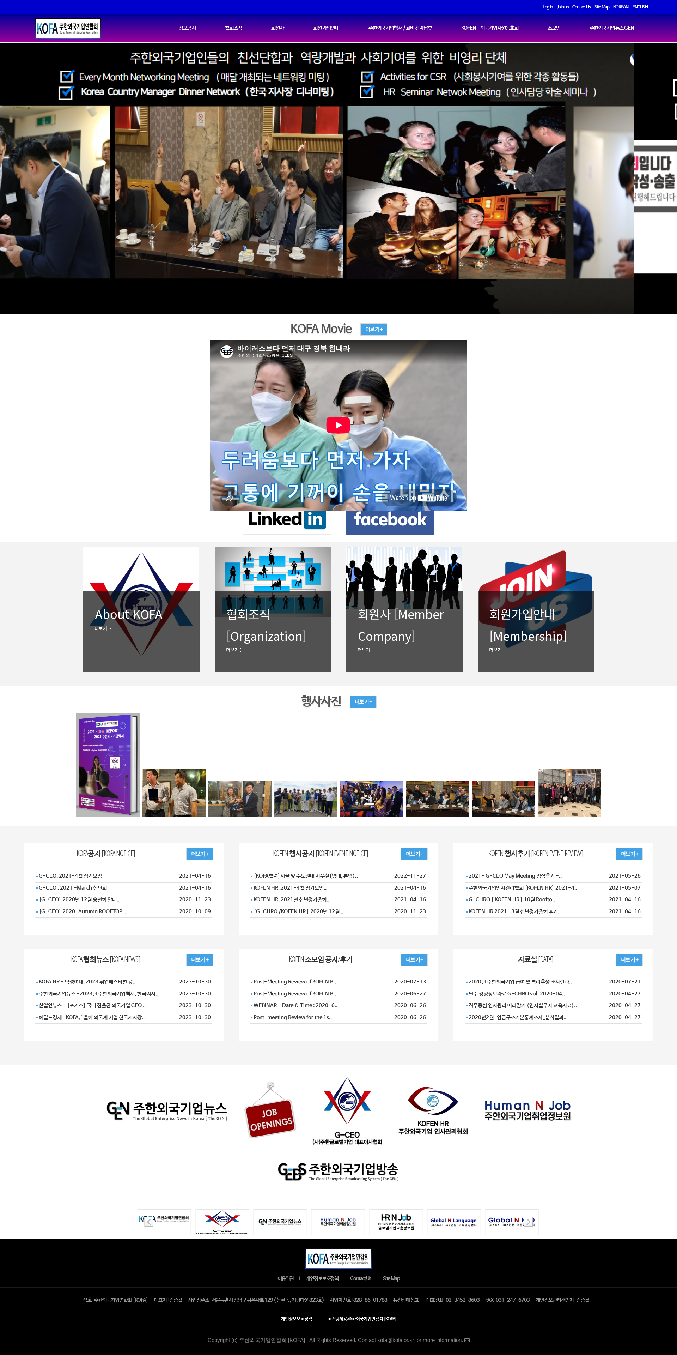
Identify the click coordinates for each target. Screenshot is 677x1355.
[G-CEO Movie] (369, 329)
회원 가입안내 (326, 28)
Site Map (391, 1279)
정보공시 (187, 28)
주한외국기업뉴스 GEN (612, 28)
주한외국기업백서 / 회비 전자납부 (400, 28)
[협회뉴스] (204, 959)
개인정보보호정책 (322, 1279)
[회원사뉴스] (419, 959)
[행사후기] (634, 853)
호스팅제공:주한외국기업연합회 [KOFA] (362, 1319)
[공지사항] (204, 853)
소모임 (554, 28)
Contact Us (360, 1279)
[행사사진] (359, 702)
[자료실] (634, 959)
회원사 (277, 28)
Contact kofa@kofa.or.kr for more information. (411, 1340)
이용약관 (285, 1279)
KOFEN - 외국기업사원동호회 (489, 28)
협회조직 (233, 28)
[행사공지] (419, 853)
